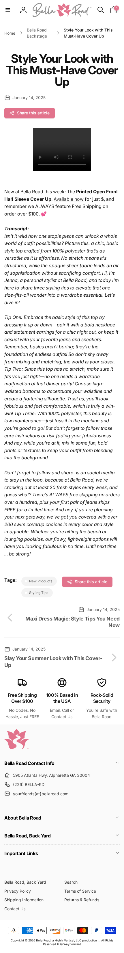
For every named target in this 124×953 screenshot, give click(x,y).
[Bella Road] (16, 747)
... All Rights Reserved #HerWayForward (78, 942)
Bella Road (43, 940)
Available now (69, 199)
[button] (7, 9)
